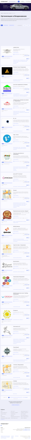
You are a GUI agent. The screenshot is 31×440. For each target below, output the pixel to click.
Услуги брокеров (15, 241)
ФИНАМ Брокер (16, 226)
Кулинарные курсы (26, 112)
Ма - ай (14, 118)
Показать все (2, 419)
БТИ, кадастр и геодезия (14, 412)
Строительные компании (16, 206)
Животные (12, 415)
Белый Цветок (16, 261)
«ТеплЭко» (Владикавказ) (18, 364)
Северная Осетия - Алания (7, 13)
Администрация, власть (24, 411)
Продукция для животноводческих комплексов (19, 341)
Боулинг (14, 221)
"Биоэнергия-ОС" (16, 326)
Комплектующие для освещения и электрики (18, 289)
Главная (2, 13)
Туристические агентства (16, 319)
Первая (4, 397)
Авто (1, 411)
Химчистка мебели (20, 148)
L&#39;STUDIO (16, 47)
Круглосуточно (6, 25)
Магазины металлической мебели (17, 257)
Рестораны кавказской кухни (19, 221)
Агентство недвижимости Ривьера (20, 84)
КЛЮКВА (15, 381)
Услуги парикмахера (15, 62)
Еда (1, 415)
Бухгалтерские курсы (22, 111)
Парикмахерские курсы (16, 112)
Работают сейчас (12, 25)
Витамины (14, 340)
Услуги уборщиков (15, 148)
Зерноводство (3, 416)
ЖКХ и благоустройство (24, 415)
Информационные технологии (15, 416)
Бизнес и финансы (3, 412)
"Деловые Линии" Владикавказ (19, 67)
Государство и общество (24, 412)
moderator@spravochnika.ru (26, 430)
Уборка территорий (15, 147)
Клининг (19, 147)
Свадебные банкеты (15, 222)
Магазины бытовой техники (16, 377)
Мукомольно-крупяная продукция (20, 340)
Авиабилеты (21, 319)
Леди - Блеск (16, 134)
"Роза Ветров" (16, 347)
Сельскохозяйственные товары (17, 342)
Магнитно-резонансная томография (22, 186)
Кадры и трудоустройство (24, 416)
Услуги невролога (15, 186)
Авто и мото (12, 411)
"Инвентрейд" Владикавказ (18, 276)
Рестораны (24, 221)
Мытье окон (24, 148)
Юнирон (15, 190)
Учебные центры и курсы (16, 111)
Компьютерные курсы (16, 113)
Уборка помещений (23, 147)
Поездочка (15, 310)
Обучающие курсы (21, 112)
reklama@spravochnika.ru (26, 429)
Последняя (26, 397)
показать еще (15, 63)
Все (1, 25)
